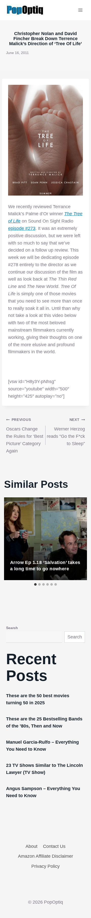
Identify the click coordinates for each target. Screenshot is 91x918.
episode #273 (21, 228)
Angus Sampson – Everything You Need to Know (43, 792)
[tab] (35, 584)
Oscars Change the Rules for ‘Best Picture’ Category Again (24, 435)
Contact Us (54, 846)
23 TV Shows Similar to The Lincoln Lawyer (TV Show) (44, 769)
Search (12, 628)
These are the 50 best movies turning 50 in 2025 (37, 699)
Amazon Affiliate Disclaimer (45, 856)
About (31, 846)
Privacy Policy (45, 866)
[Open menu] (80, 10)
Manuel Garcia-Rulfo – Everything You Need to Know (42, 746)
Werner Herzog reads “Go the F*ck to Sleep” (66, 432)
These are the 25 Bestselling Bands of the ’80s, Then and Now (44, 722)
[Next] (77, 539)
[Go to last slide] (13, 539)
